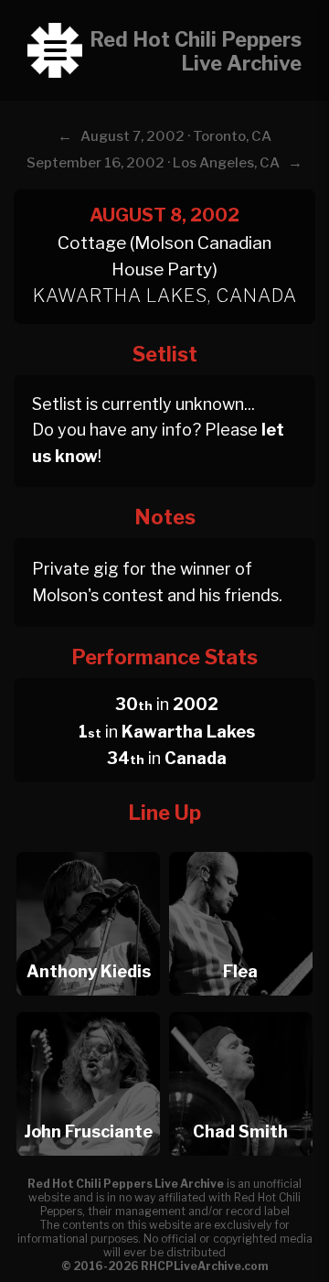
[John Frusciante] (88, 1007)
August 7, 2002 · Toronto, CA (175, 136)
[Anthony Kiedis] (88, 847)
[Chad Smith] (240, 1007)
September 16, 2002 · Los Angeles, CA (153, 163)
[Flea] (240, 847)
